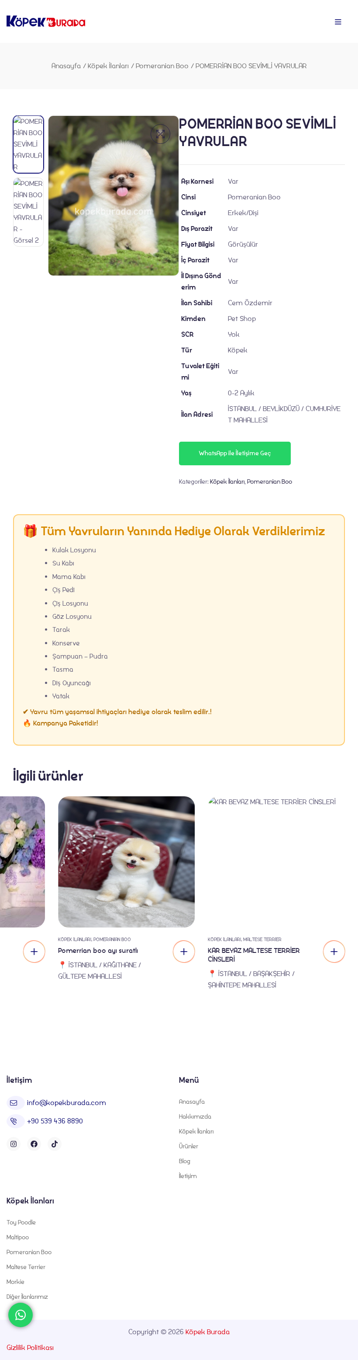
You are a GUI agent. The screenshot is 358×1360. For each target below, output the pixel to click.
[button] (160, 134)
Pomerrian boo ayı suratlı (98, 950)
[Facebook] (34, 1144)
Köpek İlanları (108, 65)
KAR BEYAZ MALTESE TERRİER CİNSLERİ (254, 955)
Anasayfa (66, 65)
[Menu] (338, 22)
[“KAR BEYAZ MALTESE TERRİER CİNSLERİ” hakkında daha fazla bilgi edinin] (34, 951)
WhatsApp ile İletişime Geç (235, 453)
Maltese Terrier (262, 939)
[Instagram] (14, 1144)
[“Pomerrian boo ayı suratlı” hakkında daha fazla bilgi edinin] (184, 951)
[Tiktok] (55, 1144)
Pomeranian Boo (162, 65)
